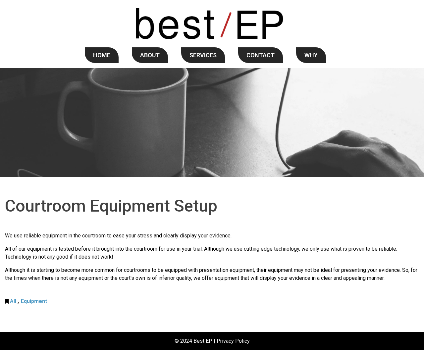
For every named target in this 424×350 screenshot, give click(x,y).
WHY (311, 55)
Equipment (34, 301)
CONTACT (260, 55)
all (13, 301)
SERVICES (203, 55)
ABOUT (150, 55)
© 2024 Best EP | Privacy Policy (212, 341)
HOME (101, 55)
